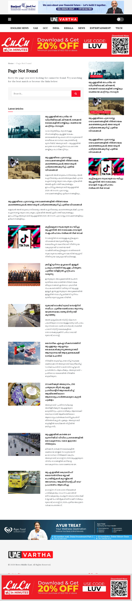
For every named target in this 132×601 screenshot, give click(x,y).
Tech (119, 28)
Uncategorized (100, 112)
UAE (35, 28)
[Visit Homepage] (64, 19)
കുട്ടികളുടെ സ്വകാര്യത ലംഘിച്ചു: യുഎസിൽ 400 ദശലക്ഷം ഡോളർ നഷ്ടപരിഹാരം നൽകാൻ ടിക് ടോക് (63, 230)
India (56, 28)
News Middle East (23, 564)
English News (19, 28)
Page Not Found (23, 63)
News (81, 28)
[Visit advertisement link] (66, 7)
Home (11, 63)
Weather (96, 76)
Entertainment (100, 28)
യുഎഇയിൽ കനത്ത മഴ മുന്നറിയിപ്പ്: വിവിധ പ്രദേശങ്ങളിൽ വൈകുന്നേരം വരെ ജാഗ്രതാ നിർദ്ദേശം (64, 439)
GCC (45, 28)
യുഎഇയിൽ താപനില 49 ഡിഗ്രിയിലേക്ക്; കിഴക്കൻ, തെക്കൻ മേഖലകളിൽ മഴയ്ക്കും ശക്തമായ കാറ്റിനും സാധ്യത (63, 121)
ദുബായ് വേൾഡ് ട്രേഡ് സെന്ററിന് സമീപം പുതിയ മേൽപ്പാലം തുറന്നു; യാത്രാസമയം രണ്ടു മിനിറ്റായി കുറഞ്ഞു (64, 310)
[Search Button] (75, 93)
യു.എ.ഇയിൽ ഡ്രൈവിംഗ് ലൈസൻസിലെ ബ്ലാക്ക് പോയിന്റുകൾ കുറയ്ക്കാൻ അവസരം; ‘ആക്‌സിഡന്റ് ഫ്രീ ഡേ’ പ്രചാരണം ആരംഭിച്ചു (63, 478)
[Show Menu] (9, 19)
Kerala (68, 28)
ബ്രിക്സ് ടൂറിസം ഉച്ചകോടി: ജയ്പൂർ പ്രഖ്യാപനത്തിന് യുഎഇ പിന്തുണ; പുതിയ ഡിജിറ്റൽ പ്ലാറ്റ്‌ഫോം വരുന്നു (63, 269)
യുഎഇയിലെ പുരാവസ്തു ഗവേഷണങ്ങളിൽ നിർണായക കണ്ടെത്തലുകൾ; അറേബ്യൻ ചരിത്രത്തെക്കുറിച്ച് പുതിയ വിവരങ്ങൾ (61, 164)
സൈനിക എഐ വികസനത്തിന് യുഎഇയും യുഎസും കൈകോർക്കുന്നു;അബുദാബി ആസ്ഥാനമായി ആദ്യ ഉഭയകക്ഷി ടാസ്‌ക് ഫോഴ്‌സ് (62, 349)
